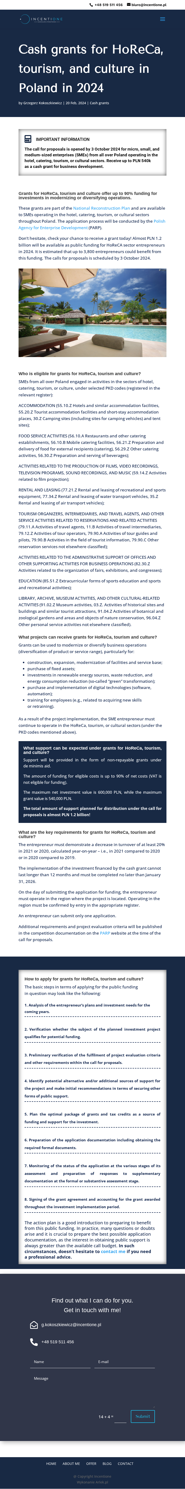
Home (51, 1463)
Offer (91, 1463)
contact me (113, 1251)
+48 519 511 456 (108, 5)
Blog (107, 1463)
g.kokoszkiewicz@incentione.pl (71, 1324)
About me (71, 1463)
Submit (143, 1416)
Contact (125, 1463)
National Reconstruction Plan (101, 208)
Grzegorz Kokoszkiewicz (42, 103)
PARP (105, 933)
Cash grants (99, 103)
